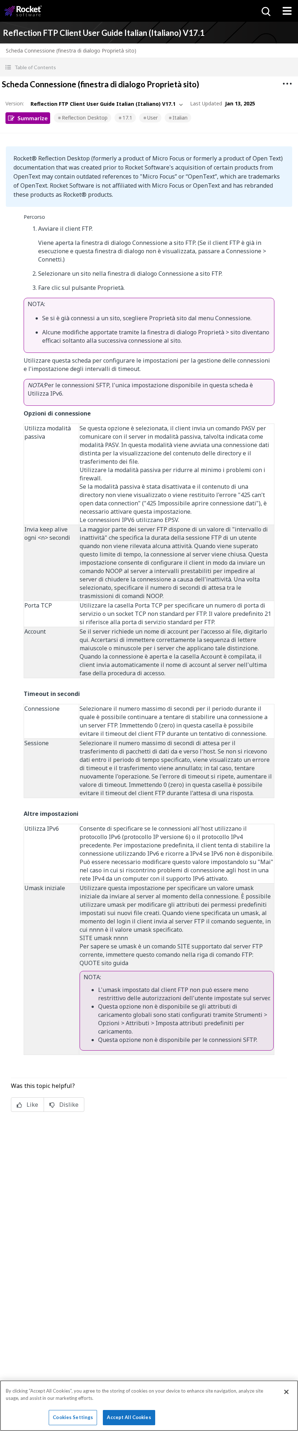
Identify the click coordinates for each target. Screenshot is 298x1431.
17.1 (127, 117)
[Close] (286, 1392)
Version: (14, 103)
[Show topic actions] (287, 83)
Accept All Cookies (129, 1417)
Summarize (32, 117)
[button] (149, 67)
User (152, 117)
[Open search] (265, 10)
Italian (180, 117)
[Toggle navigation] (287, 10)
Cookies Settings (73, 1417)
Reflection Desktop (85, 117)
